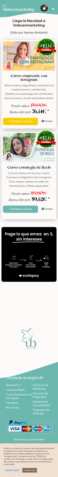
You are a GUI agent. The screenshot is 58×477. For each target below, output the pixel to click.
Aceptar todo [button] (29, 470)
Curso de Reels (15, 389)
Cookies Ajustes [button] (12, 470)
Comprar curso (20, 121)
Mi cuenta (12, 407)
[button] (53, 8)
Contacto (12, 403)
